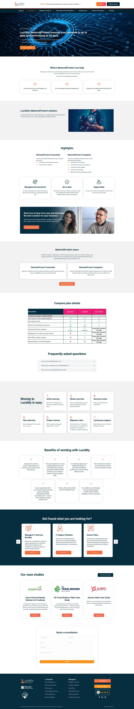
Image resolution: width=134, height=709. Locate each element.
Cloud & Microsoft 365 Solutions (65, 10)
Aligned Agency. (110, 706)
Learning (112, 10)
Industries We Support (98, 10)
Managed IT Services (45, 10)
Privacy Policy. (60, 706)
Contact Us (101, 4)
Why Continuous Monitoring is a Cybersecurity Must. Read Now (60, 4)
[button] (18, 542)
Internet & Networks (50, 694)
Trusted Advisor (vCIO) (74, 697)
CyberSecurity (83, 10)
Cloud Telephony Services (51, 691)
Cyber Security (48, 688)
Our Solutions (31, 10)
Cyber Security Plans (74, 691)
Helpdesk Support (113, 4)
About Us (21, 10)
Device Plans (72, 688)
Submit (67, 661)
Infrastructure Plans (74, 694)
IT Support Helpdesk (74, 685)
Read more (35, 615)
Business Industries (50, 697)
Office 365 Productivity (50, 685)
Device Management (50, 682)
